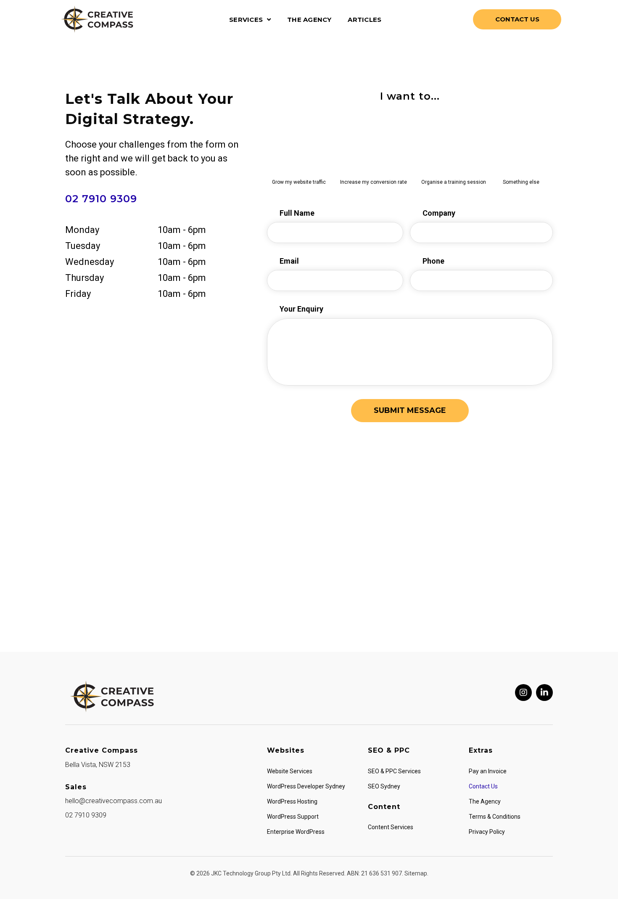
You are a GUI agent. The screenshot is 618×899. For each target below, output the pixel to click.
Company (439, 213)
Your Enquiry (301, 308)
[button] (523, 692)
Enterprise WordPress (296, 831)
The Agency (485, 801)
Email (289, 260)
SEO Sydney (384, 786)
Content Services (390, 827)
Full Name (297, 213)
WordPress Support (293, 816)
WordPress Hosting (292, 801)
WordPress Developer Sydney (306, 786)
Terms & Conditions (494, 816)
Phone (433, 260)
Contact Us (483, 786)
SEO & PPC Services (394, 771)
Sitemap (415, 873)
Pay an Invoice (488, 771)
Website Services (289, 771)
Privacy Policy (487, 831)
